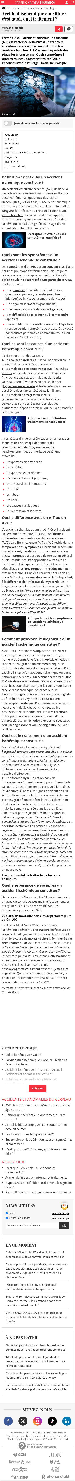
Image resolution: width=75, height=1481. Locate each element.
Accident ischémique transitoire (27, 1070)
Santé (11, 1213)
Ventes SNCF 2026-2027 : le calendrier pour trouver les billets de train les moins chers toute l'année (36, 1317)
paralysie (19, 290)
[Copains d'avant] (20, 1469)
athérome (11, 408)
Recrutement (59, 1432)
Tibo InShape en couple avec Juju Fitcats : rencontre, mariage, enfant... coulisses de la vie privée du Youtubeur (35, 1361)
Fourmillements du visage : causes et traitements (39, 1192)
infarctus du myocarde (43, 582)
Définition (11, 139)
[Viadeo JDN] (55, 1469)
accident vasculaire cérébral (26, 189)
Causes (9, 148)
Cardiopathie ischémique (22, 1060)
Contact (36, 1432)
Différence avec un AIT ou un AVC (25, 152)
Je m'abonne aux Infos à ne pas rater (37, 123)
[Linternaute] (20, 1462)
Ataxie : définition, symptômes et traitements (36, 1177)
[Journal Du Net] (55, 1455)
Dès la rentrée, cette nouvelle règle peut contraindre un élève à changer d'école (31, 1287)
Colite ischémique (17, 1055)
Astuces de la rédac (19, 1218)
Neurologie (49, 8)
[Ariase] (20, 1477)
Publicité (46, 1432)
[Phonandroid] (55, 1476)
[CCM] (20, 1455)
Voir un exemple (60, 1213)
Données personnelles (18, 1436)
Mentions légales (15, 1439)
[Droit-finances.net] (55, 1462)
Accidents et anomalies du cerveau (36, 1099)
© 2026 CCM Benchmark (55, 1439)
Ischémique (13, 1079)
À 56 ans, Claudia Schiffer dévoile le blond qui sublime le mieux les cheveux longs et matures (35, 1254)
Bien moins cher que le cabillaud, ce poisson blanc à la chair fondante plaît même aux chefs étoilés (37, 1387)
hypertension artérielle (19, 386)
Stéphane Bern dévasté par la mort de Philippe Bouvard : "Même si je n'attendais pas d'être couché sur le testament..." (35, 1301)
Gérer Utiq (63, 1436)
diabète (15, 467)
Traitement (11, 161)
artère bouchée (12, 215)
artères (7, 373)
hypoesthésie (46, 304)
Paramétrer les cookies (43, 1436)
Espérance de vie (15, 166)
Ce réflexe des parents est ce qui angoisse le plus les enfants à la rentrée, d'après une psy (36, 1375)
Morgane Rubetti (12, 27)
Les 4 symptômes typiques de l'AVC (29, 1134)
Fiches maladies (29, 8)
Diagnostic (11, 157)
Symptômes (12, 143)
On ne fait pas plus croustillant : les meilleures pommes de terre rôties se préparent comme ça (36, 1347)
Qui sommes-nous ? (19, 1432)
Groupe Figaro (33, 1439)
